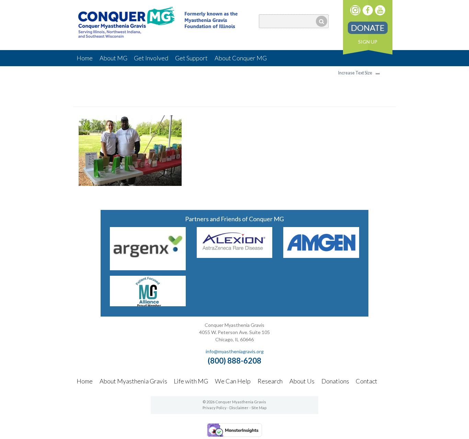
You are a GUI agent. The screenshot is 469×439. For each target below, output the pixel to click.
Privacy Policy (215, 407)
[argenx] (148, 268)
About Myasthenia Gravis (133, 381)
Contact (366, 381)
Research (270, 381)
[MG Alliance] (148, 304)
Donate (368, 28)
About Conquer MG (241, 58)
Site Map (258, 407)
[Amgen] (321, 255)
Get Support (191, 58)
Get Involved (151, 58)
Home (85, 58)
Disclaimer (239, 407)
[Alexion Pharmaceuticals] (235, 255)
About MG (113, 58)
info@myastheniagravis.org (235, 351)
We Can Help (233, 381)
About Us (301, 381)
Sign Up (367, 42)
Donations (335, 381)
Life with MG (191, 381)
